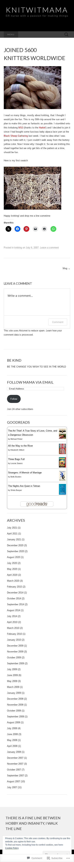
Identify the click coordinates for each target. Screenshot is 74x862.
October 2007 (14, 769)
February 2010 (14, 634)
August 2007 (13, 781)
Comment (57, 322)
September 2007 (15, 775)
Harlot (42, 127)
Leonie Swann (17, 463)
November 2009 (15, 651)
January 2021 (14, 539)
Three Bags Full (16, 459)
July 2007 (12, 787)
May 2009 (12, 681)
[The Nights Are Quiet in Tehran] (62, 489)
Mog (66, 268)
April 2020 (12, 575)
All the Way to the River (20, 445)
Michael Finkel (16, 439)
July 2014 (12, 616)
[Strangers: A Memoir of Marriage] (62, 475)
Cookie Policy (12, 848)
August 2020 (13, 557)
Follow (13, 399)
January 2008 (14, 752)
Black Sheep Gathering (16, 135)
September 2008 (15, 716)
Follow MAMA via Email (30, 382)
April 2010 (12, 622)
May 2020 (12, 569)
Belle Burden (16, 477)
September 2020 (15, 551)
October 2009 (14, 657)
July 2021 (12, 527)
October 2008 (14, 710)
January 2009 (14, 693)
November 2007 (15, 763)
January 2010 (14, 639)
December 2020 (15, 545)
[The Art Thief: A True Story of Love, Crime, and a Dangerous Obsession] (62, 433)
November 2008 (15, 704)
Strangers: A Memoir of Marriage (25, 472)
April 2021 (12, 533)
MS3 (20, 127)
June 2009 (12, 675)
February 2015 (14, 586)
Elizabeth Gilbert (17, 450)
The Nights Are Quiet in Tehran (24, 486)
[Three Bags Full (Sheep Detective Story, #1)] (62, 462)
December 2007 (15, 757)
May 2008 (12, 740)
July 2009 (12, 669)
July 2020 (12, 563)
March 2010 (13, 628)
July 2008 (12, 728)
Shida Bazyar (16, 490)
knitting (18, 247)
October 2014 (14, 598)
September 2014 (15, 604)
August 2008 (13, 722)
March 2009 (13, 687)
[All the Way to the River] (62, 448)
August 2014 (13, 610)
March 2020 (13, 580)
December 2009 (15, 645)
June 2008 (12, 734)
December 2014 (15, 592)
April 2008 (12, 746)
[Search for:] (66, 34)
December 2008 (15, 698)
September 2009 (15, 663)
